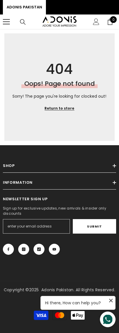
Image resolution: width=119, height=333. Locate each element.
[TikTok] (39, 249)
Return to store (59, 108)
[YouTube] (54, 249)
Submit (94, 226)
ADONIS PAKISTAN (24, 7)
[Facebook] (8, 249)
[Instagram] (23, 249)
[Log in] (96, 22)
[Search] (22, 22)
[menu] (6, 21)
